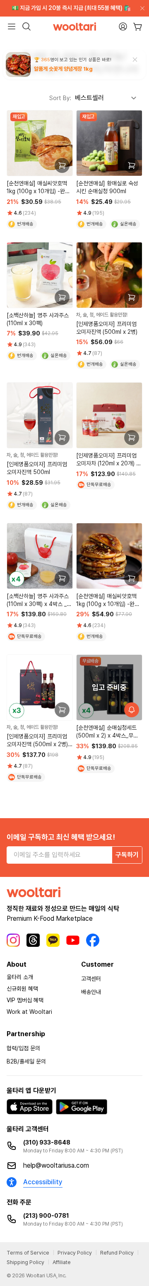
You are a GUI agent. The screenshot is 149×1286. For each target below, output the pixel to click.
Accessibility (42, 1182)
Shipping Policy (25, 1262)
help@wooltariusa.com (56, 1165)
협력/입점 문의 (23, 1048)
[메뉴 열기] (12, 26)
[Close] (140, 8)
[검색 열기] (26, 26)
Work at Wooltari (29, 1011)
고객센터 (91, 978)
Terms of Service (28, 1253)
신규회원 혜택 (22, 988)
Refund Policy (117, 1253)
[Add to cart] (62, 165)
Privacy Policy (75, 1253)
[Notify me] (131, 709)
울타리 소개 (20, 977)
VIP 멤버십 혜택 (25, 1000)
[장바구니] (137, 26)
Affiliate (62, 1262)
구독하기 (127, 855)
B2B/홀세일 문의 (26, 1061)
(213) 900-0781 (46, 1215)
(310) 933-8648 (46, 1142)
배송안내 (91, 992)
